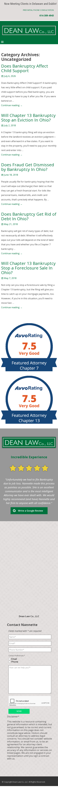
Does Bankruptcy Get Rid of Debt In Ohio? (28, 216)
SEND (19, 711)
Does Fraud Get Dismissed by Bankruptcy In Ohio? (27, 167)
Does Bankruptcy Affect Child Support (24, 68)
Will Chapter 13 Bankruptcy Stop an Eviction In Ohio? (28, 117)
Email (14, 659)
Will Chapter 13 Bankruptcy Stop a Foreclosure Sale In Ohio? (28, 267)
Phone (14, 661)
